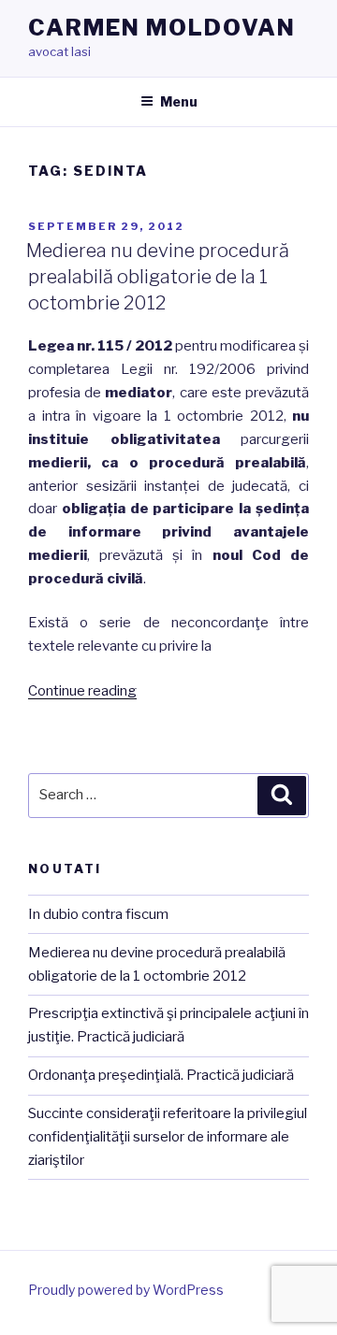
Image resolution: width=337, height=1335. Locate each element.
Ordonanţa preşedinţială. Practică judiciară (161, 1075)
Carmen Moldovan (162, 27)
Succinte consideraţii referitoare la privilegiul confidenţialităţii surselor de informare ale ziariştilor (167, 1137)
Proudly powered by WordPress (126, 1290)
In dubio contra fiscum (98, 914)
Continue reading (82, 690)
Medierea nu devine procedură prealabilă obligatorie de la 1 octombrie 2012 (157, 276)
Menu (179, 101)
